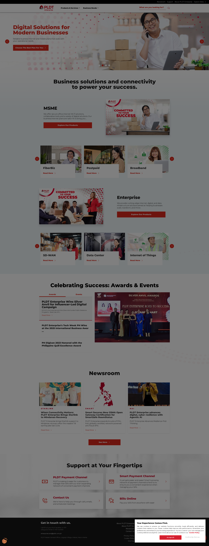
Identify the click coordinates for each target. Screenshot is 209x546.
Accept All (170, 537)
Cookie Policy (194, 532)
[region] (170, 531)
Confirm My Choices (192, 537)
